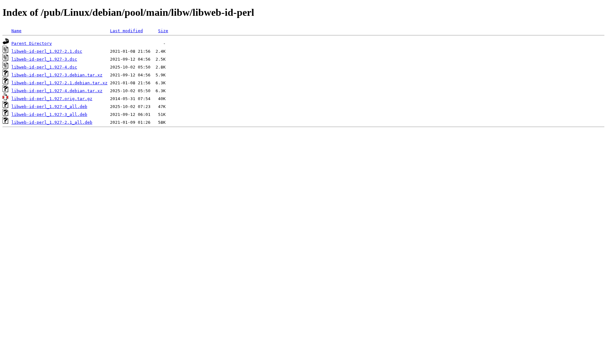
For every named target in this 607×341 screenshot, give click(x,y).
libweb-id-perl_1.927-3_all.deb (49, 114)
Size (163, 30)
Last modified (126, 30)
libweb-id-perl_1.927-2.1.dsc (46, 51)
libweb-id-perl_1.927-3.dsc (44, 59)
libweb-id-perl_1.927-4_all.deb (49, 106)
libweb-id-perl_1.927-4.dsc (44, 67)
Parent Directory (31, 43)
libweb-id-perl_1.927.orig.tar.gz (51, 98)
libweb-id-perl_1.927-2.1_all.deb (51, 122)
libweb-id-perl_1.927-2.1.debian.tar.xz (59, 83)
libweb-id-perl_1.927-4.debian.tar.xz (56, 90)
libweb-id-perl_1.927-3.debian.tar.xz (56, 75)
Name (16, 30)
